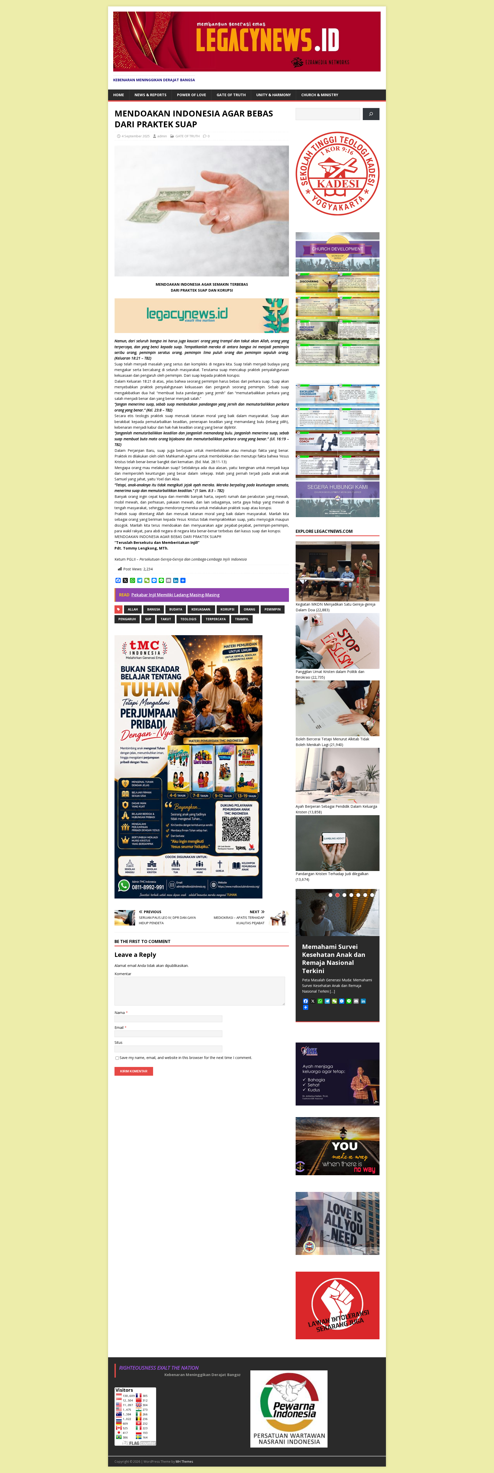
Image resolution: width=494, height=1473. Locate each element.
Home (118, 94)
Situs (118, 1042)
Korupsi (227, 609)
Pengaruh (127, 619)
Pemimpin (272, 609)
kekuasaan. (201, 609)
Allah (133, 609)
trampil (242, 619)
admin (162, 136)
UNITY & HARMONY (273, 94)
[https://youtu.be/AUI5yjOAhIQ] (371, 114)
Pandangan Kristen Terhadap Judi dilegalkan (332, 873)
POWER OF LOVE (191, 94)
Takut (166, 619)
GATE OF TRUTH (231, 94)
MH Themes (184, 1461)
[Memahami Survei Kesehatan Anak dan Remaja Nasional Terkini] (338, 912)
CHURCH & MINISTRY (319, 94)
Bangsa (153, 609)
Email (119, 1027)
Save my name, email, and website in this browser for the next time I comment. (186, 1057)
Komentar (122, 973)
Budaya (175, 609)
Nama (120, 1012)
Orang (249, 609)
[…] (332, 991)
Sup (148, 619)
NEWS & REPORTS (150, 94)
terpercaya (216, 619)
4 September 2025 (136, 136)
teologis (188, 619)
